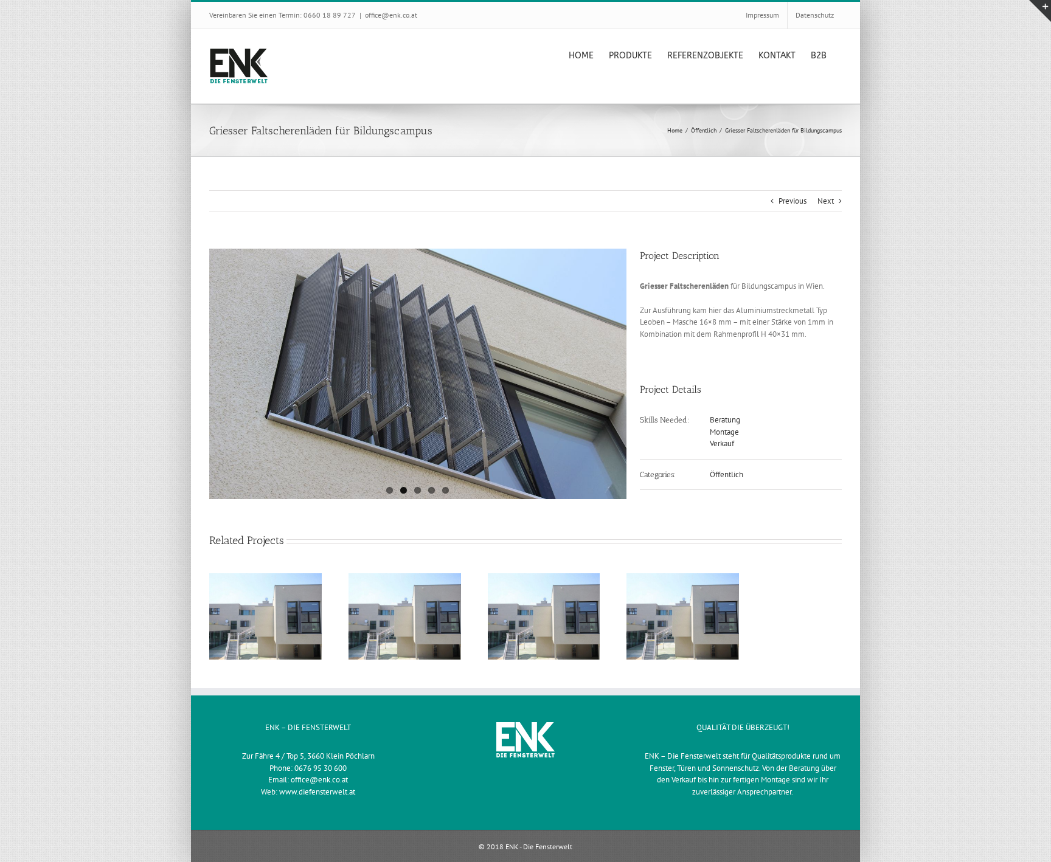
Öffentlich (726, 474)
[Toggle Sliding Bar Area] (1040, 11)
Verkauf (722, 443)
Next (825, 201)
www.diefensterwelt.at (317, 792)
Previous (792, 201)
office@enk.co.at (391, 14)
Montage (724, 432)
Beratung (725, 420)
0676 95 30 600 (320, 768)
